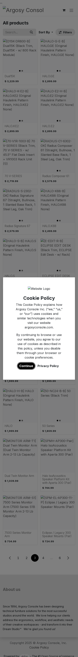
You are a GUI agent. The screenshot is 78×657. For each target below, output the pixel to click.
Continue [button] (26, 366)
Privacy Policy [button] (48, 366)
